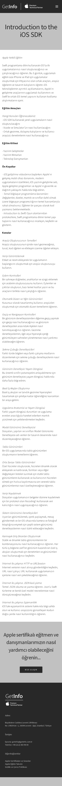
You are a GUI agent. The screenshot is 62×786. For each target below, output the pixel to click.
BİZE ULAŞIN (31, 670)
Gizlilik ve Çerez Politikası (16, 767)
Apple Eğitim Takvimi (13, 764)
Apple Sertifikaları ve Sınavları (18, 761)
